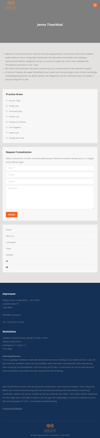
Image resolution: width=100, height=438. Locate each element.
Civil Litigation (15, 127)
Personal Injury (15, 111)
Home (8, 229)
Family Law (14, 106)
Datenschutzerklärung (12, 408)
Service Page (15, 100)
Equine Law (14, 132)
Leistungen (11, 242)
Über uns (10, 236)
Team (8, 248)
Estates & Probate (17, 122)
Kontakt (9, 254)
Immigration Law (16, 138)
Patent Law (14, 116)
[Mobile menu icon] (95, 5)
